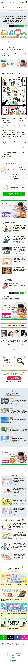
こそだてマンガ (17, 650)
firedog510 (16, 178)
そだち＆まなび (19, 7)
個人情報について (20, 655)
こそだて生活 (5, 14)
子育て (11, 298)
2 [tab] (12, 349)
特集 (2, 7)
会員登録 (13, 378)
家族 (10, 14)
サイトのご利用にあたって (9, 655)
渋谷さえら (17, 298)
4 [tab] (14, 349)
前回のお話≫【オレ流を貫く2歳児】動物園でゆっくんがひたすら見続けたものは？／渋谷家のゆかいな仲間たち (13, 120)
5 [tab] (15, 349)
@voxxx (14, 176)
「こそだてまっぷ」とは (9, 653)
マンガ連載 (5, 298)
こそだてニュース (10, 7)
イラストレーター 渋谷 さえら (15, 167)
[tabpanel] (14, 337)
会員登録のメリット (19, 653)
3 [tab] (13, 349)
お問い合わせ (14, 657)
